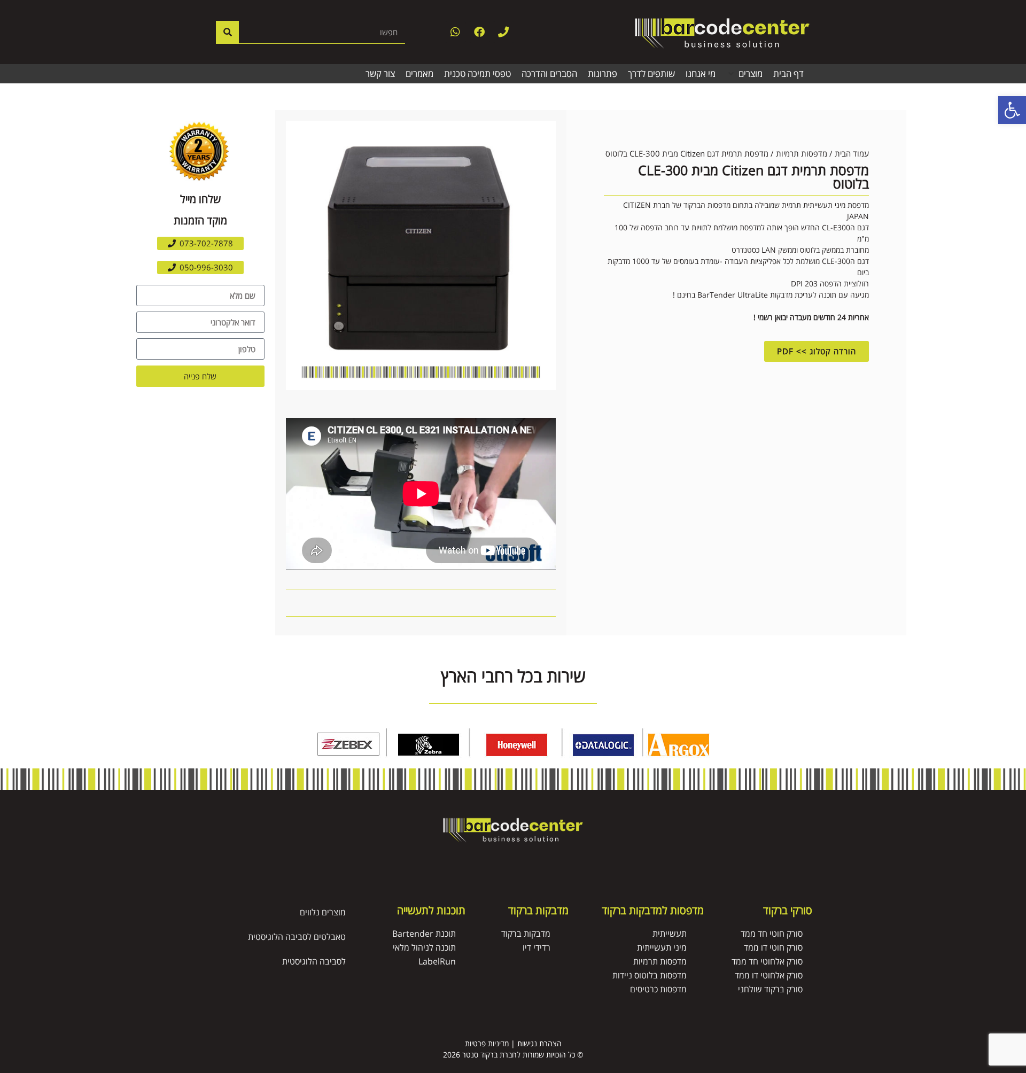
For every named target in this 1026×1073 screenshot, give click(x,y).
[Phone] (503, 32)
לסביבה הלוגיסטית (314, 961)
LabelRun (437, 961)
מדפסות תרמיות (801, 153)
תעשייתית (669, 933)
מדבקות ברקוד (525, 933)
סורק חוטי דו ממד (773, 947)
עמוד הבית (852, 153)
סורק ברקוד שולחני (770, 989)
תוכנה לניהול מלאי (424, 947)
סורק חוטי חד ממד (772, 933)
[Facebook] (479, 32)
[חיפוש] (227, 32)
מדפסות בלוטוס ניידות (649, 975)
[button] (744, 73)
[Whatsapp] (455, 32)
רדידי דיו (536, 947)
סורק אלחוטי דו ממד (769, 975)
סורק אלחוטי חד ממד (767, 961)
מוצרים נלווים (323, 912)
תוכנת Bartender (424, 933)
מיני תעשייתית (662, 947)
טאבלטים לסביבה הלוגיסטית (297, 937)
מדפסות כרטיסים (658, 989)
